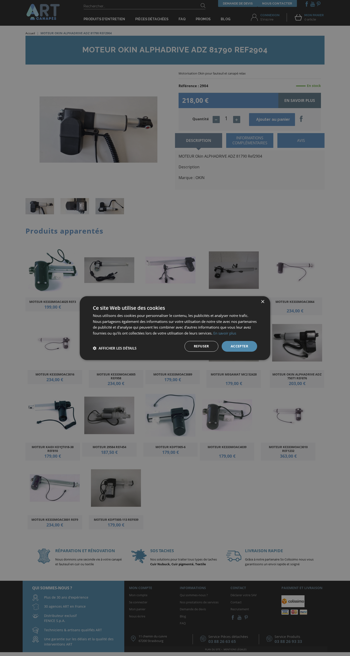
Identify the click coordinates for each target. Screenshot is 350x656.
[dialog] (175, 328)
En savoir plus (224, 333)
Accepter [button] (239, 346)
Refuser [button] (201, 346)
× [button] (262, 301)
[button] (114, 348)
